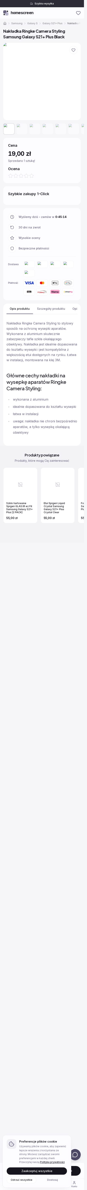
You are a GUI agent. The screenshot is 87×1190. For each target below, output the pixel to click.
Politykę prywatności (52, 1162)
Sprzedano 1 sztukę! (30, 160)
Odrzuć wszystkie (21, 1179)
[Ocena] (21, 175)
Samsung (16, 23)
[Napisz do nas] (75, 1154)
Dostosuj (52, 1179)
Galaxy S (32, 23)
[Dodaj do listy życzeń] (73, 50)
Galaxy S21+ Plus (52, 23)
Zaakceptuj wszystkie (36, 1170)
